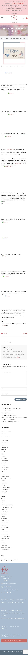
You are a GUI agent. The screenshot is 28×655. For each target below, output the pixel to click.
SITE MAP (23, 600)
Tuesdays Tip (5, 447)
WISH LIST (4, 602)
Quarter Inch (5, 489)
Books (3, 471)
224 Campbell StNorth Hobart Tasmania (7, 578)
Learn (3, 438)
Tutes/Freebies (14, 13)
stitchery (4, 462)
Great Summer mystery (7, 505)
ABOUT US (4, 610)
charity (3, 451)
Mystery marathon (6, 536)
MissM (3, 529)
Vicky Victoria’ (18, 163)
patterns (4, 474)
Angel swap (4, 534)
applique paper (5, 476)
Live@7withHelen (18, 3)
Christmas (4, 482)
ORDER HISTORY (14, 626)
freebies (3, 456)
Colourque (4, 514)
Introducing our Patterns (7, 431)
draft (3, 540)
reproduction (5, 531)
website (4, 325)
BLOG (17, 600)
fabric (3, 498)
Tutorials (4, 449)
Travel (3, 496)
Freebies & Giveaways (6, 547)
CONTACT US (4, 600)
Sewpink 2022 (5, 413)
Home (2, 38)
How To (3, 542)
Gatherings (4, 469)
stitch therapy (5, 460)
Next (24, 333)
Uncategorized (5, 442)
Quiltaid (4, 525)
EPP (3, 453)
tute (10, 559)
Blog (7, 38)
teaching (4, 494)
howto (15, 559)
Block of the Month (6, 478)
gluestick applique (6, 487)
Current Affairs (5, 467)
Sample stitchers (5, 538)
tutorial (4, 559)
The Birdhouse (10, 149)
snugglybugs (5, 522)
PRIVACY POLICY (5, 613)
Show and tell (5, 440)
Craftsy (3, 480)
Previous (4, 333)
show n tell (4, 491)
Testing (4, 410)
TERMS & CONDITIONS (18, 613)
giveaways (4, 458)
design (3, 502)
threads (3, 465)
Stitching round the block (7, 507)
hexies (3, 500)
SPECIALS (11, 602)
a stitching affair (5, 511)
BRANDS (11, 600)
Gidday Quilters (5, 527)
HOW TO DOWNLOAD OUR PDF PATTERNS (13, 618)
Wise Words (4, 545)
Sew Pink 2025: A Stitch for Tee (9, 408)
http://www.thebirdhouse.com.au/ (8, 134)
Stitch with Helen (6, 436)
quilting (4, 445)
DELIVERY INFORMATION (15, 610)
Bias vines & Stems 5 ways (8, 421)
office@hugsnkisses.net (20, 1)
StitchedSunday (5, 520)
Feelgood (4, 433)
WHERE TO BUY (19, 602)
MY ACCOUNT (5, 626)
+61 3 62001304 (8, 1)
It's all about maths (6, 415)
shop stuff (4, 509)
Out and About (5, 549)
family (3, 485)
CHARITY (3, 615)
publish (3, 516)
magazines (4, 518)
